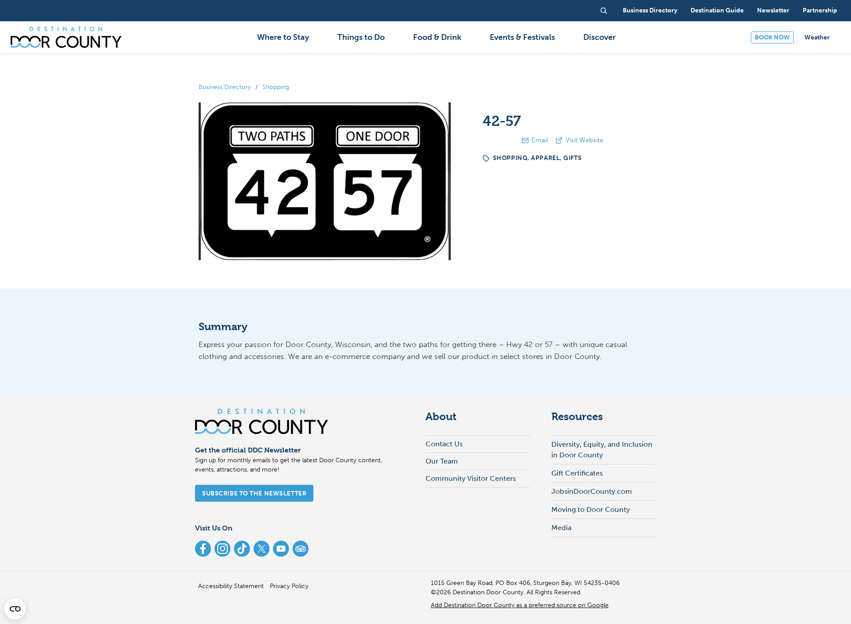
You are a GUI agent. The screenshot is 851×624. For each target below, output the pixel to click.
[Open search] (603, 10)
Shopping (275, 87)
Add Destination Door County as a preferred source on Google (520, 605)
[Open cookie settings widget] (15, 609)
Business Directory (225, 87)
